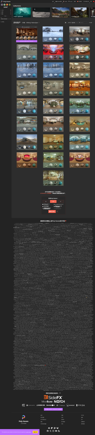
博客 (41, 421)
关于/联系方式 (86, 1)
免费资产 (46, 204)
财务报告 (83, 423)
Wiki (62, 417)
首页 (41, 415)
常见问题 (42, 417)
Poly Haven (6, 1)
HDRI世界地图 (43, 423)
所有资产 (17, 22)
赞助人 (49, 221)
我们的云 (46, 208)
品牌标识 (83, 421)
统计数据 (63, 421)
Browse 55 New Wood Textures (26, 41)
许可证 (82, 415)
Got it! (35, 432)
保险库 (48, 206)
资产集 (3, 21)
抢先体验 (56, 204)
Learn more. (28, 432)
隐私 (82, 417)
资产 (53, 1)
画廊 (75, 1)
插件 (59, 206)
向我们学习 (57, 208)
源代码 (62, 419)
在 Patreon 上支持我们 (45, 193)
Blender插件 (59, 1)
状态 (62, 423)
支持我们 (80, 1)
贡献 (62, 415)
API (82, 419)
